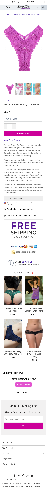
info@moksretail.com (16, 480)
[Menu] (1, 7)
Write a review (23, 384)
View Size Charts (12, 140)
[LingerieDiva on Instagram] (19, 476)
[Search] (37, 7)
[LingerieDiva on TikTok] (28, 476)
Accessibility (37, 486)
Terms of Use (28, 486)
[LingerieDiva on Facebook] (15, 476)
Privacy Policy (19, 486)
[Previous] (5, 48)
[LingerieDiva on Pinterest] (23, 476)
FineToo (10, 101)
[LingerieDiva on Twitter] (32, 476)
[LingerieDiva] (23, 7)
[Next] (42, 48)
